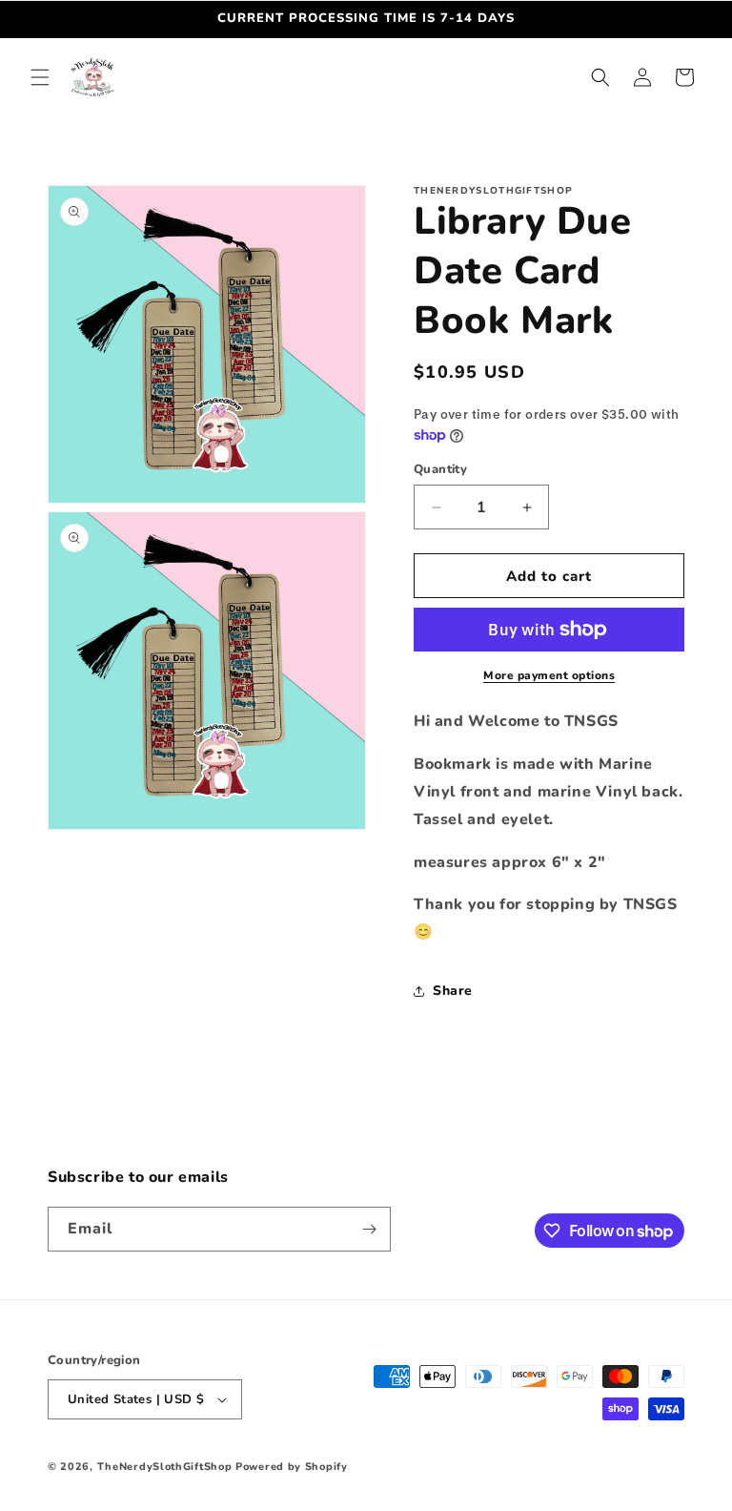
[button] (40, 77)
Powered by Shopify (291, 1466)
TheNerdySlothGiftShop (165, 1466)
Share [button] (453, 991)
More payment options (549, 675)
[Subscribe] (369, 1229)
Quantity (440, 469)
